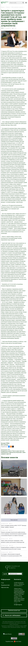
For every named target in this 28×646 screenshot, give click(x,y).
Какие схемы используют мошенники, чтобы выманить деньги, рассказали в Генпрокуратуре (12, 541)
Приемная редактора (14, 610)
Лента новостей (14, 520)
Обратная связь (5, 587)
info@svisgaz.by (18, 604)
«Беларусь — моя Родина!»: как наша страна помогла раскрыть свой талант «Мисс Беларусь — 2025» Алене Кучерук (13, 511)
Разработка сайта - (10, 641)
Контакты (17, 579)
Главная (2, 7)
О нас (2, 582)
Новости (8, 7)
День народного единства (17, 7)
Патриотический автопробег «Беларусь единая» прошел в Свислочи (12, 474)
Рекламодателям (5, 585)
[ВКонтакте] (9, 446)
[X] (13, 446)
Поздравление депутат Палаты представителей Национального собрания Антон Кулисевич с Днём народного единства (13, 452)
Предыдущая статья (5, 449)
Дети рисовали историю (8, 493)
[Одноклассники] (11, 446)
